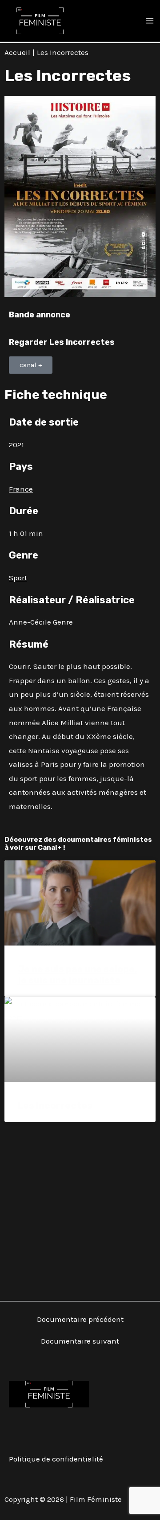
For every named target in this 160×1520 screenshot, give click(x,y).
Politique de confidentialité (56, 1458)
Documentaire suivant (80, 1341)
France (21, 489)
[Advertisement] (80, 1206)
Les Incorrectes (55, 1105)
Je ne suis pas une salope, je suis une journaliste (77, 974)
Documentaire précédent (80, 1319)
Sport (18, 577)
